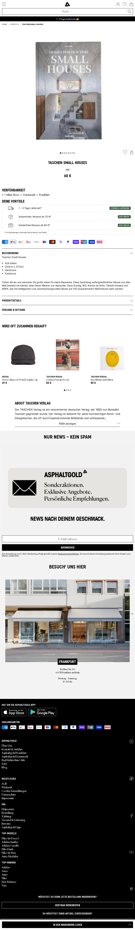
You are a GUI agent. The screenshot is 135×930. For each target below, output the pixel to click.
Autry (5, 874)
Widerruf (7, 787)
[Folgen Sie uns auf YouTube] (131, 852)
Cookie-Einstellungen (14, 791)
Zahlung (6, 816)
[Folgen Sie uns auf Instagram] (131, 741)
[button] (131, 152)
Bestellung (8, 812)
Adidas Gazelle (10, 845)
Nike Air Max (9, 852)
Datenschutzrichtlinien (68, 553)
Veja (4, 885)
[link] (67, 4)
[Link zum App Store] (14, 712)
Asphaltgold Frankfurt (14, 752)
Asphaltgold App (11, 827)
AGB (4, 783)
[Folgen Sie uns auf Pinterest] (131, 889)
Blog (4, 767)
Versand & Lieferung (13, 820)
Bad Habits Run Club (13, 760)
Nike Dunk (7, 849)
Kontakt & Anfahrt (12, 749)
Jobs (4, 763)
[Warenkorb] (131, 4)
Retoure (6, 823)
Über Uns (7, 745)
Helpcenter (8, 809)
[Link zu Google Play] (42, 712)
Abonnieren (67, 547)
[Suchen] (129, 11)
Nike (4, 878)
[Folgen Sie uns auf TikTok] (131, 778)
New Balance (9, 881)
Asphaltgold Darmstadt (15, 756)
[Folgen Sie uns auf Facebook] (132, 815)
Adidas (6, 867)
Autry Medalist (10, 856)
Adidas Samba (10, 842)
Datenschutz (9, 794)
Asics (5, 871)
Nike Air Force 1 (10, 838)
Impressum (8, 798)
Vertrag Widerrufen (67, 905)
